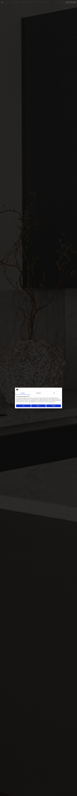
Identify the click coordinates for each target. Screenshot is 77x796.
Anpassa (37, 405)
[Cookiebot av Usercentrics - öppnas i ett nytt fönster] (56, 389)
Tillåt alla (53, 405)
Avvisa (23, 405)
